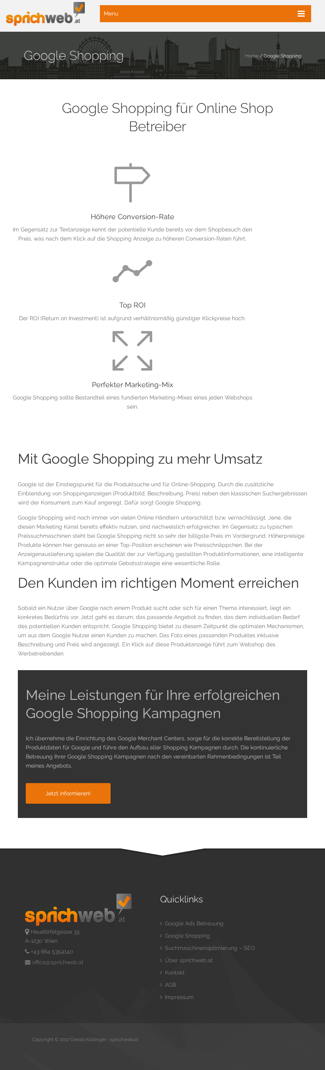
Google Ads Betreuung (193, 923)
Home (251, 56)
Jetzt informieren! (68, 793)
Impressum (178, 997)
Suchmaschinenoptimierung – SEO (209, 948)
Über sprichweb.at (188, 960)
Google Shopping (186, 935)
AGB (169, 985)
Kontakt (174, 972)
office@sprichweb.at (57, 962)
